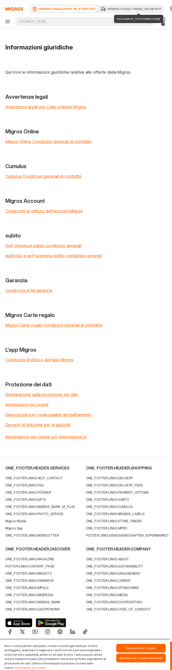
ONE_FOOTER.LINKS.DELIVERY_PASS (114, 485)
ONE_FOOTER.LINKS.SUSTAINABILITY (114, 566)
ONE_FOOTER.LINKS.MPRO (106, 528)
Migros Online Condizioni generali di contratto (48, 141)
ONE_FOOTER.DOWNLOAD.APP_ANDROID (51, 622)
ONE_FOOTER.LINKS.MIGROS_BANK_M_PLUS (40, 506)
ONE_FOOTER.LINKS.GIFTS (25, 499)
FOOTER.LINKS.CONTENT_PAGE (29, 566)
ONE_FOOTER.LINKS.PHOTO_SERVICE (34, 514)
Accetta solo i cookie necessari (141, 658)
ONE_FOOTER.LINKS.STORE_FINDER (114, 521)
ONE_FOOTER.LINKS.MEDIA (107, 595)
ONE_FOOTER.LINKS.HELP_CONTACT (33, 478)
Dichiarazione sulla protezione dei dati (41, 394)
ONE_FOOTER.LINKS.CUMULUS (109, 506)
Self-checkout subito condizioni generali (43, 245)
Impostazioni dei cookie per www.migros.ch (46, 437)
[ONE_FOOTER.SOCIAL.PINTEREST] (60, 631)
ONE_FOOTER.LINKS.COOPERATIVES (114, 602)
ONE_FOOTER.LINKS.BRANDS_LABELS (115, 514)
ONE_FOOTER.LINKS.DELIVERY (109, 478)
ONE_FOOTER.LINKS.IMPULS (27, 587)
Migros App (14, 528)
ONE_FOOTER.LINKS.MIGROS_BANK (32, 602)
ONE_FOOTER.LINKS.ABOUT (107, 559)
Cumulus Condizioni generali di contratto (43, 176)
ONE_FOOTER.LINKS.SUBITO (107, 499)
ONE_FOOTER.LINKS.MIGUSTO (28, 573)
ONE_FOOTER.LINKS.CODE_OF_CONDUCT (118, 609)
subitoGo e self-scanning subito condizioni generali (53, 256)
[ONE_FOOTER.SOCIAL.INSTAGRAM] (47, 631)
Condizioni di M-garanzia (28, 290)
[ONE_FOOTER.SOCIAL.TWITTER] (22, 631)
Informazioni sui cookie (27, 404)
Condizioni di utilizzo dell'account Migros (43, 211)
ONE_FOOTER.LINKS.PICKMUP (28, 492)
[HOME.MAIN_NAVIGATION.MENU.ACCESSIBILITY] (7, 21)
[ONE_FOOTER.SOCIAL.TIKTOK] (85, 631)
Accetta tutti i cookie (141, 648)
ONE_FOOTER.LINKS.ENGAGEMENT (113, 573)
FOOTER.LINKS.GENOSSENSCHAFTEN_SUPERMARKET (125, 535)
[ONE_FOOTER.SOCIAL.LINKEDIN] (72, 631)
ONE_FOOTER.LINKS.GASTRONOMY (32, 609)
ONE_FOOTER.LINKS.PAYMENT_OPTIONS (117, 492)
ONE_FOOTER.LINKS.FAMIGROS (29, 580)
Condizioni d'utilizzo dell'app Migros (39, 360)
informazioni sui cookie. (30, 668)
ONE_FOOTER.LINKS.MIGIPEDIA (29, 595)
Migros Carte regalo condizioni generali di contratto (54, 325)
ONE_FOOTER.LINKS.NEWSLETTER (32, 535)
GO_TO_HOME (14, 9)
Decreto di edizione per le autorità (37, 425)
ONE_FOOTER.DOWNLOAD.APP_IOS (18, 622)
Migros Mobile (15, 521)
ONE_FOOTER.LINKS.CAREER (108, 580)
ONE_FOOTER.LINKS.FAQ (24, 485)
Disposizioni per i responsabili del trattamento (48, 414)
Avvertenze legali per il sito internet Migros (45, 107)
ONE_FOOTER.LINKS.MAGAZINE (29, 559)
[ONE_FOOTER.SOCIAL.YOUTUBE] (34, 631)
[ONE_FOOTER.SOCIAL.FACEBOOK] (9, 631)
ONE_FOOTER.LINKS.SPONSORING (112, 587)
